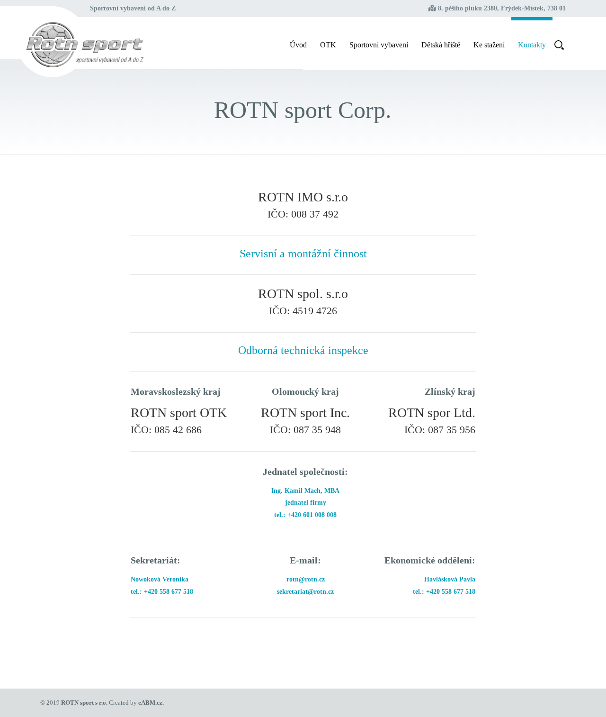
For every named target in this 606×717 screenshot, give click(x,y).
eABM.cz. (151, 702)
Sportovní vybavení (378, 45)
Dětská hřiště (440, 45)
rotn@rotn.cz (305, 579)
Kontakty (532, 45)
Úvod (298, 45)
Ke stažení (489, 45)
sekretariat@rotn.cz (305, 591)
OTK (328, 45)
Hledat (559, 43)
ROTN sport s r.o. (84, 702)
